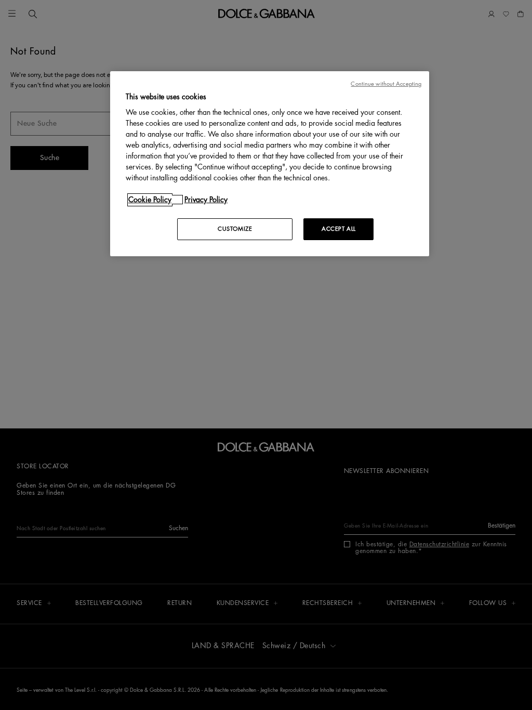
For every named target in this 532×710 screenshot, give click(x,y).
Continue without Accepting (386, 84)
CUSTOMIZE (235, 229)
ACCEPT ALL (339, 229)
